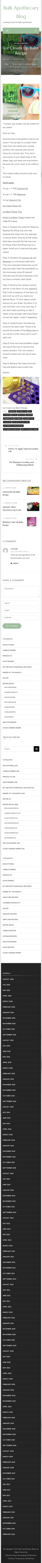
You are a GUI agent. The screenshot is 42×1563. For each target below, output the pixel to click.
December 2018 (9, 1429)
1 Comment (35, 59)
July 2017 (6, 1484)
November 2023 (9, 1157)
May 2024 (6, 1124)
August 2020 (8, 1351)
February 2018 (9, 1462)
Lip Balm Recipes (21, 43)
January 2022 (8, 1257)
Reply (15, 563)
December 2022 (9, 1196)
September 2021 (9, 1279)
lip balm (7, 415)
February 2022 (9, 1251)
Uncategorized (9, 722)
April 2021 (7, 1307)
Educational (8, 645)
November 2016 (9, 1523)
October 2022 (9, 1207)
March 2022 (8, 1246)
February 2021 (9, 1318)
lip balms (7, 422)
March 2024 (8, 1135)
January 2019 (8, 1423)
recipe (14, 415)
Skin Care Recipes (10, 702)
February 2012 (9, 1534)
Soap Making (8, 661)
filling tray (31, 330)
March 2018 (8, 1457)
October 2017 (9, 1479)
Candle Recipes (9, 707)
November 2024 (9, 1090)
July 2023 (6, 1179)
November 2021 (9, 1268)
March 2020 (8, 1379)
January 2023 (8, 1190)
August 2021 (8, 1284)
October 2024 (9, 1096)
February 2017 (9, 1512)
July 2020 (6, 1357)
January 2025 (8, 1079)
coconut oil (27, 257)
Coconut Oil (22, 188)
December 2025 (9, 1018)
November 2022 (9, 1201)
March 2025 (8, 1068)
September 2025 (9, 1035)
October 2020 (9, 1340)
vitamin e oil (28, 418)
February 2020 (9, 1384)
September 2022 (9, 1212)
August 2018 (8, 1451)
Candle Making (9, 650)
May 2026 (6, 990)
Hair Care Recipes (10, 687)
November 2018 (9, 1434)
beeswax (7, 261)
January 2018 (8, 1468)
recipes (21, 415)
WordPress (29, 1558)
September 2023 (9, 1168)
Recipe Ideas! (8, 684)
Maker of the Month (12, 673)
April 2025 (7, 1062)
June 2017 (6, 1490)
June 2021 (6, 1296)
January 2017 (8, 1518)
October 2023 (9, 1162)
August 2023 (8, 1173)
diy (30, 411)
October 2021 (9, 1273)
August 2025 (8, 1040)
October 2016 (9, 1529)
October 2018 (9, 1440)
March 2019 (8, 1412)
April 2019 (7, 1407)
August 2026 (8, 979)
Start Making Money (12, 728)
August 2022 (8, 1218)
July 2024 (6, 1112)
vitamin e (18, 418)
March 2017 (8, 1506)
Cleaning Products (11, 692)
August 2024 (8, 1107)
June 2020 (6, 1362)
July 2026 (6, 985)
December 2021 (9, 1262)
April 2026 (7, 996)
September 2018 (9, 1445)
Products (7, 656)
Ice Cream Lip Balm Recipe (13, 426)
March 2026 (8, 1001)
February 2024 (9, 1140)
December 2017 (9, 1473)
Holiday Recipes (9, 697)
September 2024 (9, 1101)
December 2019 (9, 1396)
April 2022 (7, 1240)
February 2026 (9, 1007)
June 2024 (6, 1118)
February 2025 (9, 1074)
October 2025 (9, 1029)
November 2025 (9, 1024)
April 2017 (7, 1501)
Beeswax (21, 194)
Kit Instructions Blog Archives (17, 667)
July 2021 (6, 1290)
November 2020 (9, 1334)
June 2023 (6, 1185)
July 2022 (6, 1223)
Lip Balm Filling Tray (12, 211)
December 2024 (9, 1085)
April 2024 (7, 1129)
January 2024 (8, 1146)
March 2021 (8, 1312)
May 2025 (6, 1057)
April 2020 (7, 1373)
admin (7, 59)
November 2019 (9, 1401)
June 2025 (6, 1051)
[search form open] (35, 30)
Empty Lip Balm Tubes (13, 217)
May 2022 (6, 1234)
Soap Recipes (8, 717)
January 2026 (8, 1013)
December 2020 (9, 1329)
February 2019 (9, 1418)
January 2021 (8, 1323)
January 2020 (8, 1390)
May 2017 (6, 1495)
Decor (5, 678)
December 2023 (9, 1151)
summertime (8, 418)
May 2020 (6, 1368)
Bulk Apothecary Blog (27, 1549)
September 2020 (9, 1346)
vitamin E (32, 288)
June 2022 (6, 1229)
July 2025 (6, 1046)
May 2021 (6, 1301)
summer (29, 415)
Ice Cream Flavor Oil (12, 206)
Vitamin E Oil (15, 200)
